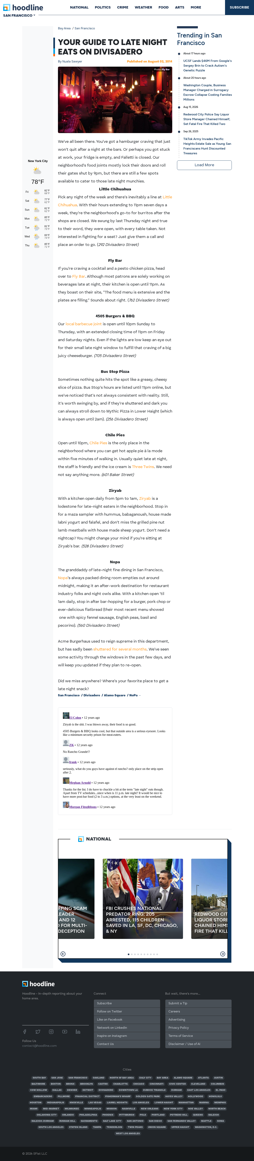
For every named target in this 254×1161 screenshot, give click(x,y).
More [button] (196, 7)
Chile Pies (98, 443)
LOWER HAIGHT (164, 1103)
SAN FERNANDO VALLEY (181, 1121)
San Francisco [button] (17, 15)
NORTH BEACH (217, 1109)
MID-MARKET (51, 1109)
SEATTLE (206, 1121)
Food (164, 7)
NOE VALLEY (195, 1109)
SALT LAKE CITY (112, 1121)
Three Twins (143, 467)
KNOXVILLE (76, 1103)
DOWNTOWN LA (128, 1090)
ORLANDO (68, 1115)
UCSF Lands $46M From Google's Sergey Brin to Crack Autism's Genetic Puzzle (207, 65)
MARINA (204, 1103)
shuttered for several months (120, 650)
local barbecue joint (84, 324)
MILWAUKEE (72, 1109)
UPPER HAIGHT (180, 1127)
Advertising (176, 1019)
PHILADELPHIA (88, 1115)
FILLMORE (64, 1096)
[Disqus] (115, 760)
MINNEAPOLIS (92, 1109)
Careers (174, 1011)
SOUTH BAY (39, 1078)
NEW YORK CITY (173, 1109)
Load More (204, 165)
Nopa (63, 578)
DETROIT (88, 1090)
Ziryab (145, 499)
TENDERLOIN (114, 1127)
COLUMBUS (217, 1084)
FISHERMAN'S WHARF (118, 1096)
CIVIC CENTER (177, 1084)
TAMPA (97, 1127)
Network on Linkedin (112, 1028)
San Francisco (85, 28)
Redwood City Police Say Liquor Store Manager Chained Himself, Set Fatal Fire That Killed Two (206, 119)
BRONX (70, 1084)
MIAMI (34, 1109)
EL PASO (220, 1090)
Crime (122, 7)
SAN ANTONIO (135, 1121)
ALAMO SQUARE (183, 1078)
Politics (103, 7)
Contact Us (105, 1044)
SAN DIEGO (155, 1121)
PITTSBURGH (126, 1115)
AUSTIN (218, 1078)
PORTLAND (158, 1115)
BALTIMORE (38, 1084)
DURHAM (176, 1090)
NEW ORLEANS (149, 1109)
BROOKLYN (86, 1084)
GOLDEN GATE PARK (148, 1096)
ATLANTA (203, 1078)
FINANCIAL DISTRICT (87, 1096)
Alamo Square (114, 695)
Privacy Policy (178, 1028)
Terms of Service (180, 1036)
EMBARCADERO (43, 1096)
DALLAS (57, 1090)
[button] (63, 954)
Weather (143, 7)
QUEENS (198, 1115)
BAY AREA (162, 1078)
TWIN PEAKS (135, 1127)
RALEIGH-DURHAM (43, 1121)
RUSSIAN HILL (67, 1121)
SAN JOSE (57, 1078)
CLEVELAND (198, 1084)
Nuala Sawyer (70, 61)
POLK (143, 1115)
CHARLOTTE (120, 1084)
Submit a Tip (177, 1003)
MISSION (112, 1109)
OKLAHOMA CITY (47, 1115)
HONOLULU (215, 1096)
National (79, 7)
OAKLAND (98, 1078)
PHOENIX (108, 1115)
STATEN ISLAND (78, 1127)
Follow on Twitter (109, 1011)
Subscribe (239, 7)
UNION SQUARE (157, 1127)
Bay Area (64, 28)
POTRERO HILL (179, 1115)
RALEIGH (213, 1115)
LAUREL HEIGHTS (117, 1103)
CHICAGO (138, 1084)
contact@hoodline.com (39, 1046)
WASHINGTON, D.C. (206, 1127)
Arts (179, 7)
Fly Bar (166, 69)
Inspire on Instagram (112, 1036)
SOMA (220, 1121)
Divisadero (92, 695)
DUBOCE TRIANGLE (154, 1090)
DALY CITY (145, 1078)
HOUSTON (35, 1103)
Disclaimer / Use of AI (184, 1044)
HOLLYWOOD (195, 1096)
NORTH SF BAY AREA (122, 1078)
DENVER (72, 1090)
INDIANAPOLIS (55, 1103)
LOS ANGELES (141, 1103)
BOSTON (56, 1084)
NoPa (133, 695)
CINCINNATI (157, 1084)
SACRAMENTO (89, 1121)
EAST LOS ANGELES (198, 1090)
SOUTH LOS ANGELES (51, 1127)
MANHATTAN (186, 1103)
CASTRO (103, 1084)
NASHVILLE (128, 1109)
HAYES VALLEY (174, 1096)
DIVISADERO (106, 1090)
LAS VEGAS (95, 1103)
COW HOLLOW (38, 1090)
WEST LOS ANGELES (128, 1133)
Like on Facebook (109, 1019)
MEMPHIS (220, 1103)
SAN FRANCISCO (77, 1078)
